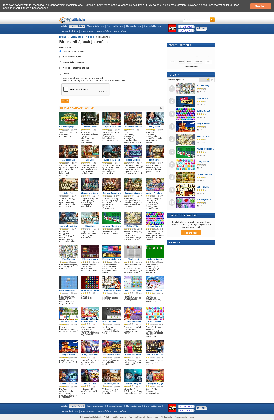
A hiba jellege (65, 47)
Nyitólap (64, 26)
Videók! (186, 26)
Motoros (191, 51)
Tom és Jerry (174, 56)
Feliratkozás (191, 232)
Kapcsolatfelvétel (137, 417)
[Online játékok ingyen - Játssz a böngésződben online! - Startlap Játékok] (72, 20)
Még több (201, 28)
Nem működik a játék (72, 57)
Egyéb (66, 73)
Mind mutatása (191, 67)
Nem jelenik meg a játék (74, 51)
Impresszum (152, 417)
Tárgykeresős (191, 62)
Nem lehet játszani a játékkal (76, 68)
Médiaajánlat (166, 417)
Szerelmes (205, 51)
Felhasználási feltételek (90, 417)
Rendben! (260, 6)
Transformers (176, 51)
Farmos (197, 56)
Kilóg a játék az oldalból (73, 62)
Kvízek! (186, 30)
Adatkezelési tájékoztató (115, 417)
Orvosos (207, 56)
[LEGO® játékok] (172, 28)
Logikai (187, 56)
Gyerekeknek (175, 62)
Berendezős (206, 62)
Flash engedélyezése (184, 417)
